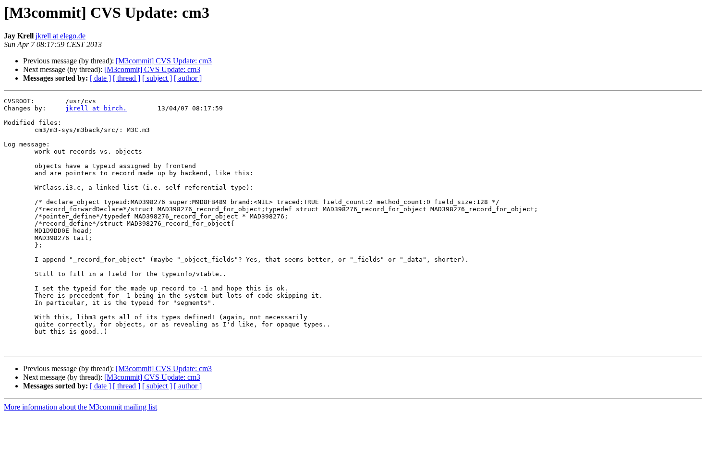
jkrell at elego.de (60, 36)
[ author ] (188, 78)
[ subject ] (157, 78)
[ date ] (100, 78)
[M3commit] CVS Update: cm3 (164, 61)
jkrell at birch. (96, 108)
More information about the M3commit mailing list (80, 407)
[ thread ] (126, 78)
